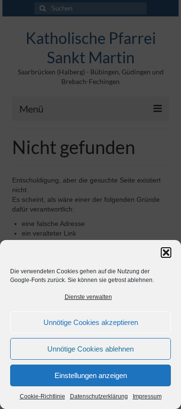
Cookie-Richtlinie (42, 396)
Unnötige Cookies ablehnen (90, 349)
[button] (166, 252)
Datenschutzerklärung (99, 396)
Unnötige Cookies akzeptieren (90, 322)
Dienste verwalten (88, 297)
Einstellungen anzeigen (91, 375)
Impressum (147, 396)
